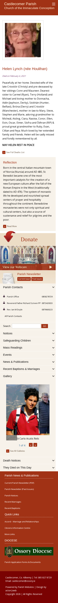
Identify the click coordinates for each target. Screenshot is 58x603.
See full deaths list (15, 152)
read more (12, 226)
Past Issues (37, 279)
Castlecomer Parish (20, 4)
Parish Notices (11, 496)
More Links (10, 534)
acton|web (11, 590)
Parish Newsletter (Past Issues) (19, 489)
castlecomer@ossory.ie (23, 580)
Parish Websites (26, 587)
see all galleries (17, 451)
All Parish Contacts (13, 316)
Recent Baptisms (12, 508)
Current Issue (24, 279)
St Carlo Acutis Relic (28, 438)
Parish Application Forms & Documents (23, 562)
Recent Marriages (13, 502)
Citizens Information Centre (17, 528)
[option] (27, 412)
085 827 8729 (45, 577)
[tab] (28, 287)
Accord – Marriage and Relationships (22, 522)
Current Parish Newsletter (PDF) (19, 483)
